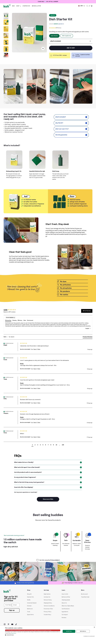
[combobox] (81, 5)
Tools (28, 611)
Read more (13, 633)
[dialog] (48, 631)
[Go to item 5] (6, 42)
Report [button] (35, 349)
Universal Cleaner (32, 603)
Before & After (36, 6)
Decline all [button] (83, 631)
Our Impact (65, 614)
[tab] (87, 337)
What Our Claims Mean (68, 606)
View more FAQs (48, 499)
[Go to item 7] (6, 56)
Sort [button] (5, 336)
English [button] (87, 328)
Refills (28, 600)
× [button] (94, 627)
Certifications (66, 608)
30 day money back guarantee (49, 1)
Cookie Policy (47, 614)
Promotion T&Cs (48, 608)
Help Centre (47, 594)
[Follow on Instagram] (5, 624)
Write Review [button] (87, 310)
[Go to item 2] (6, 22)
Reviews (64, 617)
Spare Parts (30, 614)
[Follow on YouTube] (12, 624)
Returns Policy (48, 600)
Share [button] (38, 349)
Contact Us (47, 597)
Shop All (29, 594)
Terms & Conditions (49, 606)
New (13, 6)
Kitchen (29, 606)
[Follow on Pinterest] (8, 624)
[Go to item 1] (6, 16)
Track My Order (85, 597)
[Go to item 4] (6, 36)
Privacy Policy (47, 611)
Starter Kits (26, 6)
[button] (70, 28)
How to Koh (65, 594)
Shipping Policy (48, 603)
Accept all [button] (69, 631)
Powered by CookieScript (89, 636)
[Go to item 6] (6, 49)
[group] (11, 310)
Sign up (12, 610)
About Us (64, 603)
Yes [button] (32, 349)
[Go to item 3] (6, 29)
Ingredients (65, 611)
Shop (17, 6)
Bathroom (30, 608)
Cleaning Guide (66, 600)
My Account (84, 594)
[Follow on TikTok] (16, 624)
